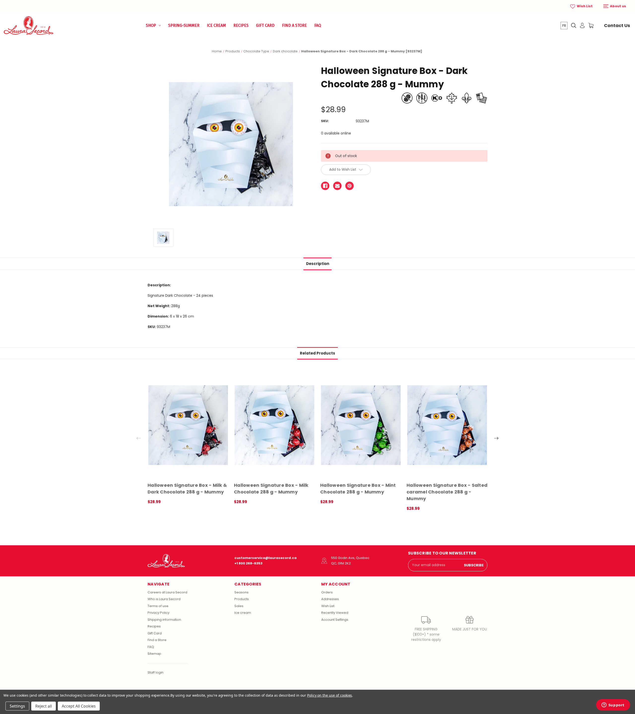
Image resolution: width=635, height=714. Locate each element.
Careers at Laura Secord (167, 592)
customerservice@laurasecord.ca (265, 557)
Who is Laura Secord (164, 599)
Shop (151, 25)
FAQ (317, 25)
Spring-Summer (183, 25)
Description (317, 263)
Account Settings (334, 619)
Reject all (43, 706)
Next (496, 438)
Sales (238, 606)
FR (564, 25)
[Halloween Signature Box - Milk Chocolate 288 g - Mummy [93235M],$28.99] (274, 425)
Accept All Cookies (79, 706)
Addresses (330, 599)
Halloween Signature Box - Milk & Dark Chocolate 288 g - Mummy (187, 488)
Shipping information (164, 619)
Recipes (241, 25)
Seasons (241, 592)
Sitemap (154, 653)
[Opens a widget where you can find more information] (613, 705)
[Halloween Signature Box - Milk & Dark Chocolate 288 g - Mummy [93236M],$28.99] (188, 425)
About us (617, 6)
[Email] (337, 186)
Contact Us (617, 25)
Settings (17, 706)
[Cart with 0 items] (591, 25)
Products (241, 599)
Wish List (584, 6)
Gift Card (265, 25)
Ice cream (242, 612)
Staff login (155, 672)
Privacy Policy (158, 612)
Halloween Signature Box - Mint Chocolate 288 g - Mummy (358, 488)
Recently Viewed (334, 612)
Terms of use (158, 606)
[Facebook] (325, 186)
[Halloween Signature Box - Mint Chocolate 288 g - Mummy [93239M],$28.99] (361, 425)
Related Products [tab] (317, 353)
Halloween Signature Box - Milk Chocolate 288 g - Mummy (271, 488)
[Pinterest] (349, 186)
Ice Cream (216, 25)
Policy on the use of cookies (329, 695)
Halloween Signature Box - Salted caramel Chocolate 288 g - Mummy (447, 492)
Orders (327, 592)
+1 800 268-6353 (248, 563)
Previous (138, 438)
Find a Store (294, 25)
